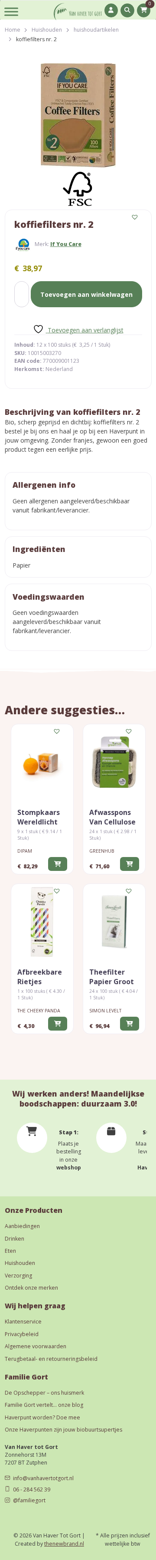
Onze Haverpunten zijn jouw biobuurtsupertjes (63, 1429)
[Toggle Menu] (11, 11)
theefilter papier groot (111, 976)
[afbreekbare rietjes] (42, 922)
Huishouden (47, 29)
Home (12, 29)
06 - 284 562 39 (31, 1489)
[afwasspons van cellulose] (114, 762)
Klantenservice (23, 1321)
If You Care (65, 244)
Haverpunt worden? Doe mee (42, 1417)
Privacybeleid (22, 1334)
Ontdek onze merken (31, 1287)
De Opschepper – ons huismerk (44, 1392)
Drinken (14, 1238)
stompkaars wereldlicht (38, 817)
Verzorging (18, 1275)
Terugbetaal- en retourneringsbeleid (51, 1359)
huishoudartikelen (96, 29)
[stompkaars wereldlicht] (42, 762)
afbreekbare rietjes (39, 976)
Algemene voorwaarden (35, 1346)
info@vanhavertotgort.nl (43, 1478)
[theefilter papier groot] (114, 922)
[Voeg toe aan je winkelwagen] (57, 863)
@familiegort (29, 1500)
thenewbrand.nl (64, 1543)
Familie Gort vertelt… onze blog (44, 1405)
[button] (135, 217)
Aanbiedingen (22, 1226)
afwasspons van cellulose (112, 817)
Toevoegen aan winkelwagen (86, 294)
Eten (10, 1251)
